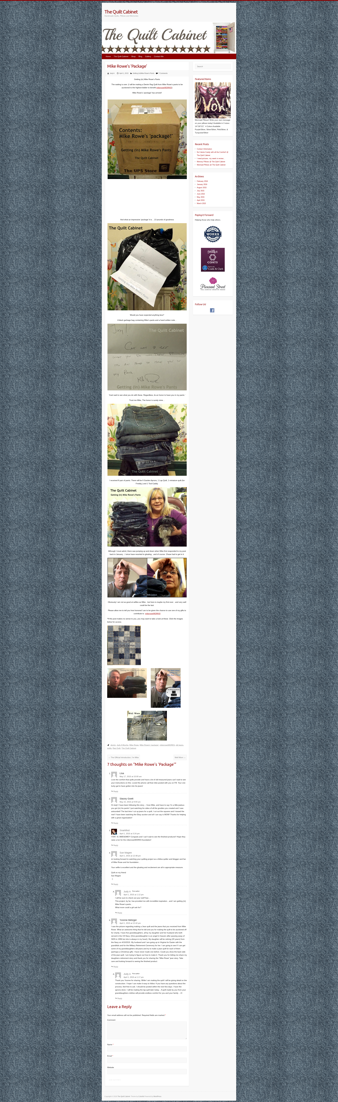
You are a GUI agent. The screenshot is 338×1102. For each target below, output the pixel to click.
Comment (111, 1020)
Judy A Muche (122, 745)
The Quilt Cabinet (121, 11)
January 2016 (202, 184)
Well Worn (180, 757)
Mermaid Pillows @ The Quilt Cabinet (211, 165)
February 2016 (202, 181)
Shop (133, 56)
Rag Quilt (116, 748)
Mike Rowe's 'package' (149, 745)
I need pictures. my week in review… (211, 158)
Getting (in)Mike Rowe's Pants (143, 73)
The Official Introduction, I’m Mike (123, 757)
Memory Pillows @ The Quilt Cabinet (211, 162)
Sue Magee (126, 852)
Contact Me (159, 56)
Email (110, 1056)
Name (110, 1044)
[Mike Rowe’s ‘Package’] (147, 266)
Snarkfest (125, 830)
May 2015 (200, 197)
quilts (109, 748)
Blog (140, 56)
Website (110, 1067)
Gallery (148, 56)
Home (108, 56)
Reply (115, 791)
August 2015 (201, 188)
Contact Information (204, 149)
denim (113, 745)
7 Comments (163, 73)
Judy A (112, 73)
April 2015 (201, 200)
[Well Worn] (147, 683)
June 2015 (201, 194)
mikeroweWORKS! (164, 88)
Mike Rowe (134, 745)
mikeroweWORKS (167, 745)
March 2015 (201, 203)
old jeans (179, 745)
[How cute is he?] (147, 577)
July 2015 (200, 191)
